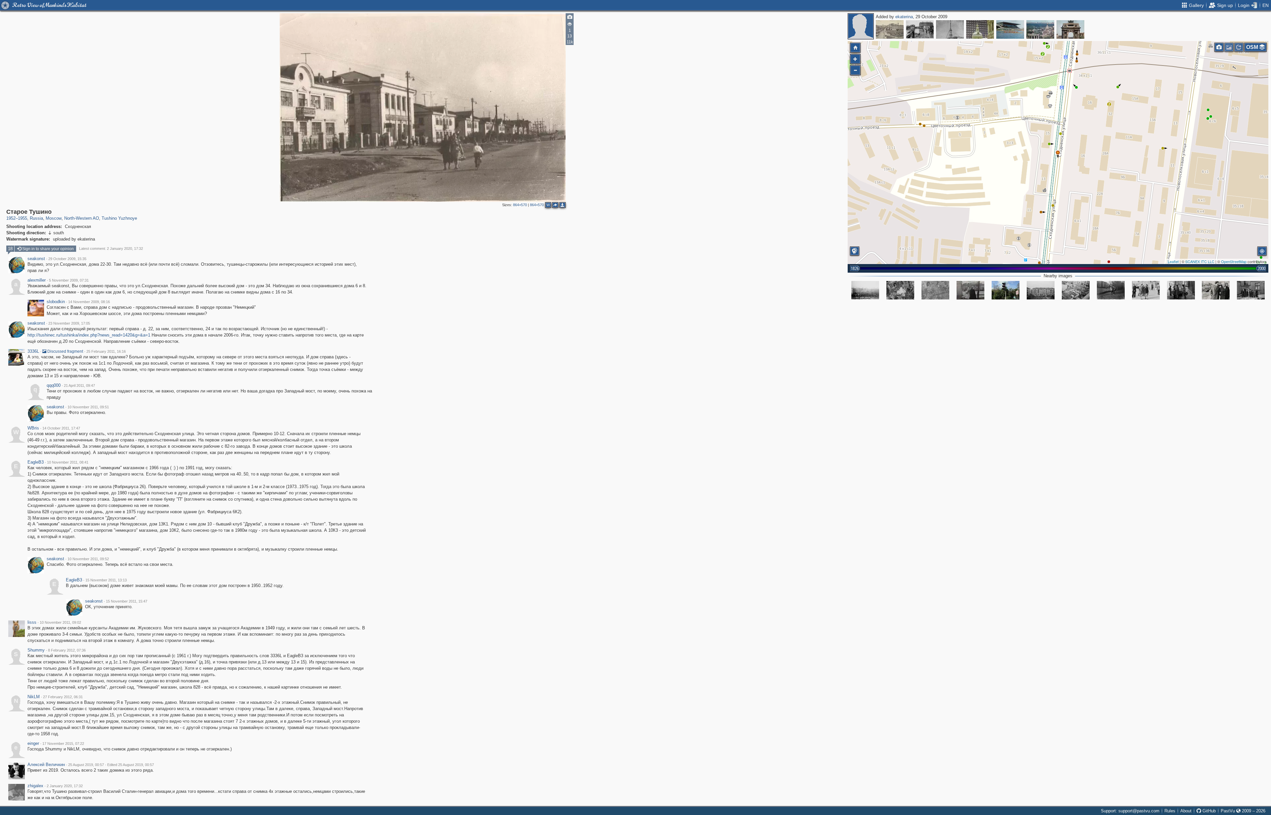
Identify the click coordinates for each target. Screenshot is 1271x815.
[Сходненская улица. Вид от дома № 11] (970, 290)
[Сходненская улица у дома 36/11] (1216, 290)
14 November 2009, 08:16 (89, 302)
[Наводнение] (920, 29)
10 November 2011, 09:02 (60, 622)
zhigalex (35, 786)
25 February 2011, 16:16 (106, 351)
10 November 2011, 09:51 (88, 407)
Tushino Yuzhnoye (119, 218)
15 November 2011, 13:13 (106, 580)
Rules (1169, 810)
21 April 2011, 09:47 (79, 385)
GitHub (1208, 810)
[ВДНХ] (1040, 29)
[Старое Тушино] (1058, 153)
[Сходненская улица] (865, 290)
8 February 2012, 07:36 (67, 650)
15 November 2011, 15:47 (126, 601)
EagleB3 (35, 462)
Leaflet (1173, 261)
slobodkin (56, 301)
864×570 (520, 205)
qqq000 (54, 385)
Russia (36, 218)
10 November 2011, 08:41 (67, 462)
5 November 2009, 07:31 (69, 280)
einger (33, 743)
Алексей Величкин (46, 764)
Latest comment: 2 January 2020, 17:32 (111, 248)
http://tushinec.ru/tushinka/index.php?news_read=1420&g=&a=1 (88, 335)
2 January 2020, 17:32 (65, 786)
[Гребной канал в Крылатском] (1010, 29)
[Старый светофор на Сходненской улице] (1005, 290)
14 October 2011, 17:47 (61, 428)
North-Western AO (81, 218)
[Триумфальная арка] (1070, 29)
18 (10, 248)
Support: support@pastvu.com (1130, 810)
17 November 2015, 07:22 (63, 744)
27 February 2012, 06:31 (63, 697)
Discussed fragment (64, 351)
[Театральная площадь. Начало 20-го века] (890, 29)
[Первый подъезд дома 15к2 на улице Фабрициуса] (1251, 290)
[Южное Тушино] (935, 290)
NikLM (33, 697)
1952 (11, 218)
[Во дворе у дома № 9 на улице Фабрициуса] (1111, 290)
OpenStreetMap (1234, 261)
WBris (33, 428)
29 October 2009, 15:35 (67, 259)
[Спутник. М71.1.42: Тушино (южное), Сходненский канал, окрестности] (900, 290)
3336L (33, 351)
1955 (22, 218)
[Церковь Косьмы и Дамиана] (980, 29)
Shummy (36, 650)
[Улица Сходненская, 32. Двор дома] (1076, 290)
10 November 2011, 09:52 (88, 559)
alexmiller (36, 280)
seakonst (36, 258)
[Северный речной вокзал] (950, 29)
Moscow (54, 218)
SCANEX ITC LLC (1199, 261)
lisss (31, 622)
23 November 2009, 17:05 (69, 323)
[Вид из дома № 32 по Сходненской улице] (1041, 290)
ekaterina (904, 16)
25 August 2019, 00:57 (86, 765)
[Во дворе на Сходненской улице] (1181, 290)
